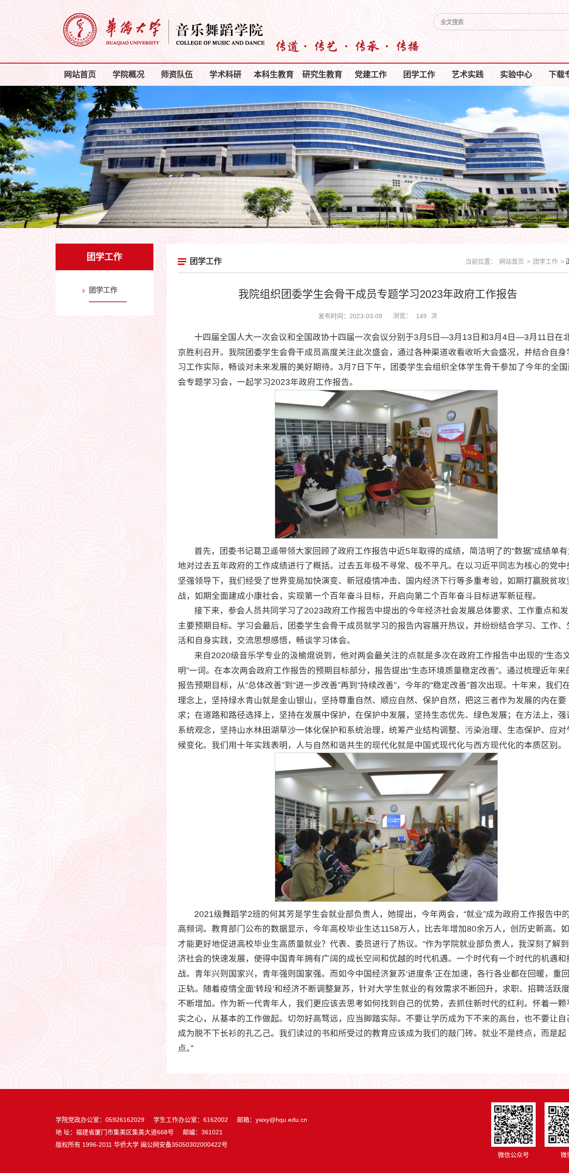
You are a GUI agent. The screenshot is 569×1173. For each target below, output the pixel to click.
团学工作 (419, 74)
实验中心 (516, 74)
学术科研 (225, 74)
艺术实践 (468, 74)
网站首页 (80, 74)
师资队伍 (177, 74)
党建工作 (371, 74)
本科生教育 (274, 74)
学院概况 (128, 74)
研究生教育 (322, 74)
